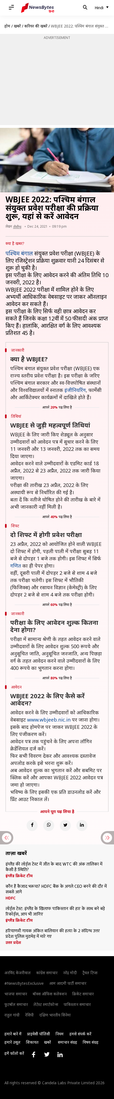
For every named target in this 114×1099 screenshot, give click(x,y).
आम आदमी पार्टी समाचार (67, 983)
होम (7, 26)
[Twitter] (65, 825)
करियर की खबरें (35, 26)
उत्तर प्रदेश (13, 942)
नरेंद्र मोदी (70, 972)
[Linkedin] (81, 825)
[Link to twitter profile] (46, 1054)
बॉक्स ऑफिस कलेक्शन (50, 993)
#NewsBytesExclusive (24, 983)
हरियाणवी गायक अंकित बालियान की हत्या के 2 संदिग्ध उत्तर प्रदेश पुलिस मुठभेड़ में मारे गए (53, 933)
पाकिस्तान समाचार (77, 1004)
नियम (60, 1033)
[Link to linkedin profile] (60, 1054)
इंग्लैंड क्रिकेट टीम (19, 875)
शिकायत (32, 1042)
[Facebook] (32, 825)
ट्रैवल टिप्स (89, 972)
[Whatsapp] (48, 825)
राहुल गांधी (12, 1015)
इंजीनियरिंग (75, 390)
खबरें (17, 26)
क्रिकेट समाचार (83, 993)
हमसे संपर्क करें (80, 1033)
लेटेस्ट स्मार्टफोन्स (45, 1004)
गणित (15, 565)
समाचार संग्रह (67, 1042)
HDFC (10, 898)
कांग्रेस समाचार (47, 972)
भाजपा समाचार (15, 993)
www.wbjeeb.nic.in (49, 719)
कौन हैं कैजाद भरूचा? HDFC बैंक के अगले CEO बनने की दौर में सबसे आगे (56, 889)
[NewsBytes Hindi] (37, 7)
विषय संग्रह (91, 1042)
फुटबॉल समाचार (16, 1004)
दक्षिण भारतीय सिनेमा (55, 1015)
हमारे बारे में (13, 1033)
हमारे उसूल (12, 1042)
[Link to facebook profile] (33, 1054)
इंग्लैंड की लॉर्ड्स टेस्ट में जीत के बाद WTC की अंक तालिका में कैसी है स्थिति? (54, 867)
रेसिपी (29, 1015)
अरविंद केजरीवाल (17, 972)
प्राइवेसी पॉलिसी (38, 1033)
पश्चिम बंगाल (19, 253)
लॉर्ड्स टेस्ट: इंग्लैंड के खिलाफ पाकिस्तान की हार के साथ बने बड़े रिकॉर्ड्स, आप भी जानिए (55, 911)
